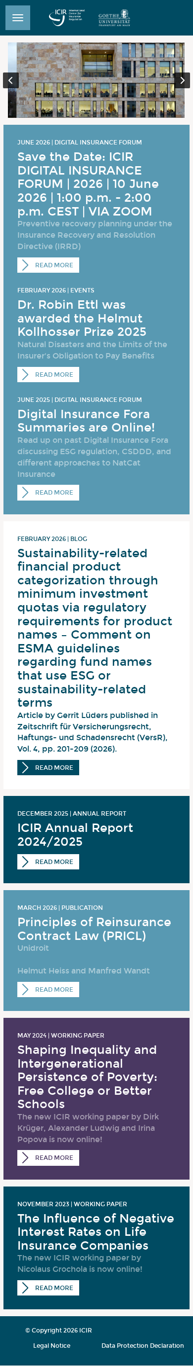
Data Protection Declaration (142, 1345)
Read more (53, 265)
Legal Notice (51, 1345)
